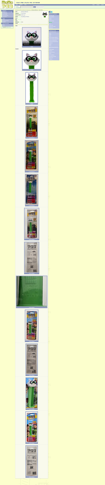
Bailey (50, 44)
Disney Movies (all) (52, 31)
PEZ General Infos (6, 23)
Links (4, 24)
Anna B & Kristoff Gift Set (53, 41)
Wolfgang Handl (8, 27)
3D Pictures (5, 16)
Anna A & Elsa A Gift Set (53, 37)
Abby (50, 33)
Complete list (5, 13)
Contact (98, 4)
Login (17, 4)
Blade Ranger (51, 49)
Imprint (102, 4)
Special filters (5, 14)
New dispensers (5, 15)
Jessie (50, 19)
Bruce (50, 53)
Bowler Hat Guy (52, 52)
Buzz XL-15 (51, 57)
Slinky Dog (51, 25)
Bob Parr (50, 50)
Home (94, 4)
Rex (50, 23)
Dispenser (4, 10)
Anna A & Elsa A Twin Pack (54, 38)
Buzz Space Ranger (52, 56)
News (25, 4)
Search (4, 11)
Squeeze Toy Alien (52, 26)
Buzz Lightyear (51, 16)
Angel (50, 34)
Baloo (50, 45)
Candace (50, 59)
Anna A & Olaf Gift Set (53, 40)
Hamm (50, 18)
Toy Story (41, 9)
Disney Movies (34, 9)
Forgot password (6, 20)
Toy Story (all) (51, 15)
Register (21, 4)
